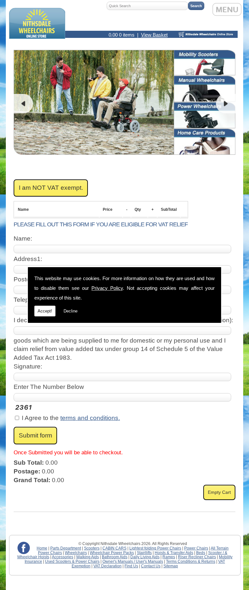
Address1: (28, 258)
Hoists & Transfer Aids (174, 553)
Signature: (28, 366)
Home (42, 548)
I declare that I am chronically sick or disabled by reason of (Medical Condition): (123, 320)
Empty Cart (219, 492)
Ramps (168, 557)
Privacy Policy (107, 288)
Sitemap (170, 566)
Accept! (45, 311)
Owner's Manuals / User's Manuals (132, 561)
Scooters (92, 548)
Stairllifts (144, 553)
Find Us (131, 566)
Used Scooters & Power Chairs (72, 561)
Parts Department (65, 548)
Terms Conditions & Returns (190, 561)
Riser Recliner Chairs (197, 557)
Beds (200, 553)
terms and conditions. (90, 417)
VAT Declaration (107, 566)
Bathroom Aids (114, 557)
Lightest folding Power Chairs (155, 548)
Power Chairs (196, 548)
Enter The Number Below (49, 386)
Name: (23, 238)
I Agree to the (70, 417)
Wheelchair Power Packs (112, 553)
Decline (70, 311)
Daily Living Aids (145, 557)
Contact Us (150, 566)
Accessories (62, 557)
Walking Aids (87, 557)
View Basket (154, 35)
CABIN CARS (114, 548)
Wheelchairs (76, 553)
